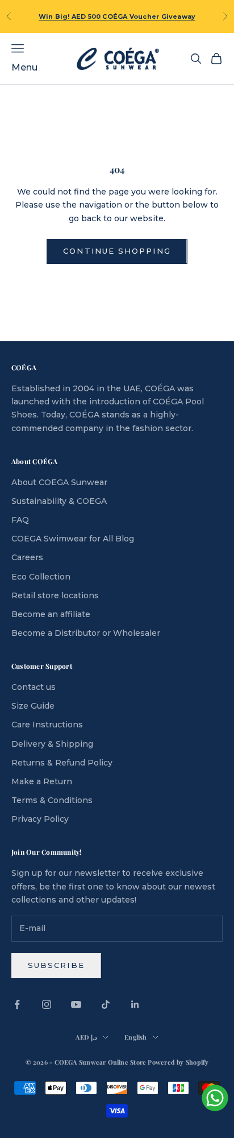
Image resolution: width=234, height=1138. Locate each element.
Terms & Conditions (52, 800)
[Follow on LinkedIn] (135, 1004)
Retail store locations (55, 595)
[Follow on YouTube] (76, 1004)
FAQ (20, 520)
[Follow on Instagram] (46, 1004)
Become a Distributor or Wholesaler (85, 633)
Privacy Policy (40, 819)
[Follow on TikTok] (105, 1004)
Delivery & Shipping (52, 744)
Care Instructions (47, 724)
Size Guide (33, 706)
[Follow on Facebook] (17, 1004)
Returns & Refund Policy (61, 763)
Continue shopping (116, 250)
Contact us (33, 687)
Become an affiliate (50, 614)
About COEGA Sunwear (59, 482)
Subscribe (56, 965)
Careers (27, 557)
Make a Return (41, 781)
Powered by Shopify (178, 1062)
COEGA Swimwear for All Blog (72, 538)
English (135, 1037)
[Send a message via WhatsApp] (215, 1098)
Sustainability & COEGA (59, 501)
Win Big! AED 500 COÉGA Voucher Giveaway (117, 16)
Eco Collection (40, 577)
